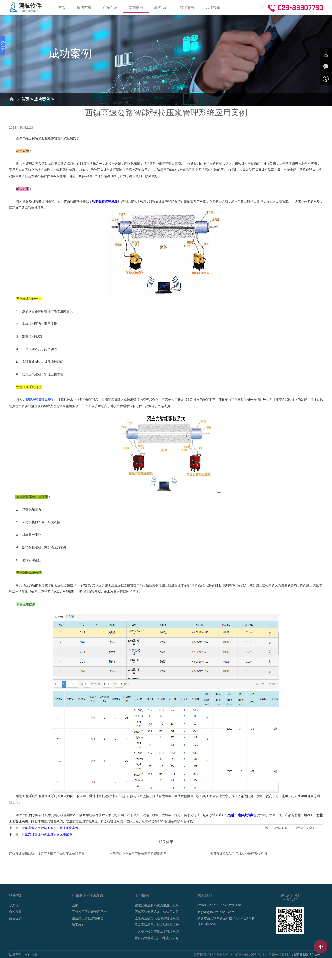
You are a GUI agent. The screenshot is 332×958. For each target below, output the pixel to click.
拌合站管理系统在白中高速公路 (157, 938)
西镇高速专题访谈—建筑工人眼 (157, 912)
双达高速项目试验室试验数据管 (157, 925)
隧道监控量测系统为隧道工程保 (157, 905)
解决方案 (84, 7)
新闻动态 (161, 7)
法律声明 (15, 954)
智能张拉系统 (306, 828)
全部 (75, 905)
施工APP (78, 925)
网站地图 (30, 954)
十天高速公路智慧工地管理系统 (157, 931)
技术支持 (187, 7)
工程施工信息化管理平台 (89, 912)
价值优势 (15, 918)
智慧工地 (281, 828)
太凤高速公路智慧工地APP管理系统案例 (50, 828)
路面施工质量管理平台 (87, 918)
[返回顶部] (320, 946)
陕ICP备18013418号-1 (307, 954)
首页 (62, 7)
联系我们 (15, 905)
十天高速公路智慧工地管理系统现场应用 (138, 854)
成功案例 (136, 7)
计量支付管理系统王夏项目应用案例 (47, 834)
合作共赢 (213, 7)
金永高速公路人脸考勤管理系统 (157, 918)
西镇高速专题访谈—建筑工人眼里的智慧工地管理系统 (47, 854)
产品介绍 (110, 7)
